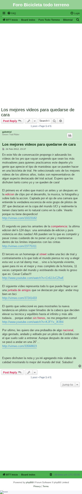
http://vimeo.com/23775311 (19, 246)
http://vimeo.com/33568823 (19, 346)
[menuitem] (11, 13)
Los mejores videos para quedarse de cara (37, 112)
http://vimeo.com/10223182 (19, 218)
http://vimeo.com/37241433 (19, 298)
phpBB (29, 482)
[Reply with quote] (70, 135)
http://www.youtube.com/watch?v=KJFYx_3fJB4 (32, 322)
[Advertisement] (41, 64)
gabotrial (7, 132)
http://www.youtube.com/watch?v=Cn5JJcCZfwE (33, 278)
